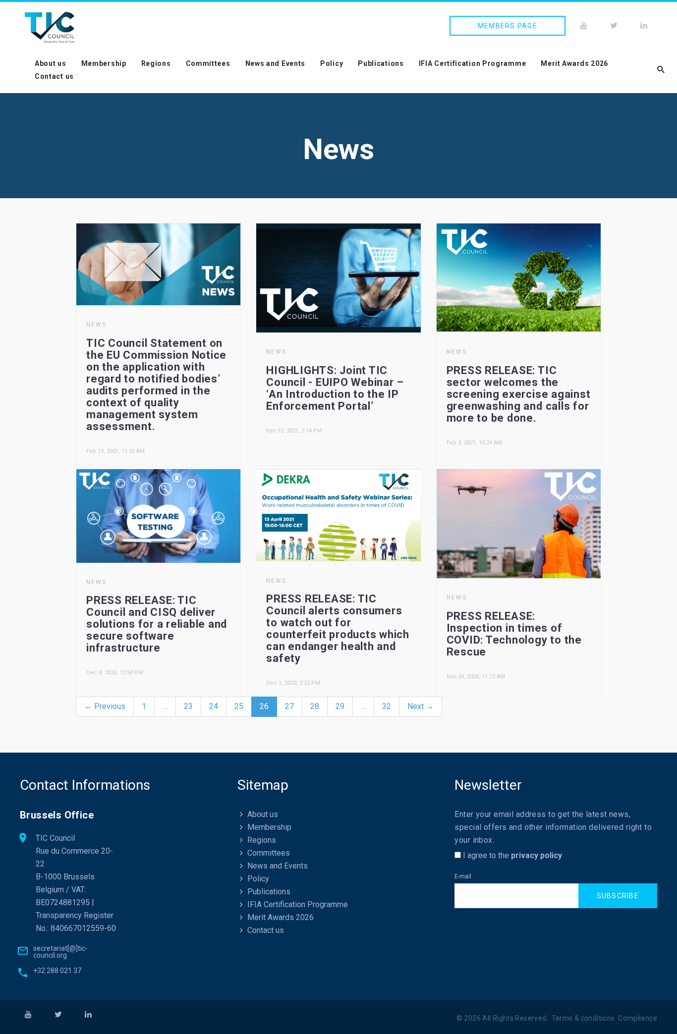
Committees (208, 63)
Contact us (54, 76)
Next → (420, 706)
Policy (331, 63)
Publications (380, 63)
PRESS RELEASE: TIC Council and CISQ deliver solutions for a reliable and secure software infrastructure (156, 624)
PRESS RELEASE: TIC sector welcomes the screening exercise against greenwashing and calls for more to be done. (519, 394)
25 (238, 706)
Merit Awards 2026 (574, 63)
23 (188, 706)
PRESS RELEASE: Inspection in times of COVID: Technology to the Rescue (514, 634)
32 (386, 706)
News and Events (275, 63)
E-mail (462, 876)
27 (289, 706)
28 (314, 706)
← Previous (104, 706)
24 (213, 706)
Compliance (637, 1018)
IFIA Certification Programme (472, 63)
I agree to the (511, 855)
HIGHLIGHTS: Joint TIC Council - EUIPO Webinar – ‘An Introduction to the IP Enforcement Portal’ (335, 388)
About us (50, 63)
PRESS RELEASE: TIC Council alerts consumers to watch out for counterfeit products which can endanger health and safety (337, 628)
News (96, 324)
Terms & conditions (583, 1018)
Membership (103, 63)
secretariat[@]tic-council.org (60, 952)
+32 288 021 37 (57, 970)
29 (340, 706)
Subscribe (618, 896)
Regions (156, 63)
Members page (507, 26)
